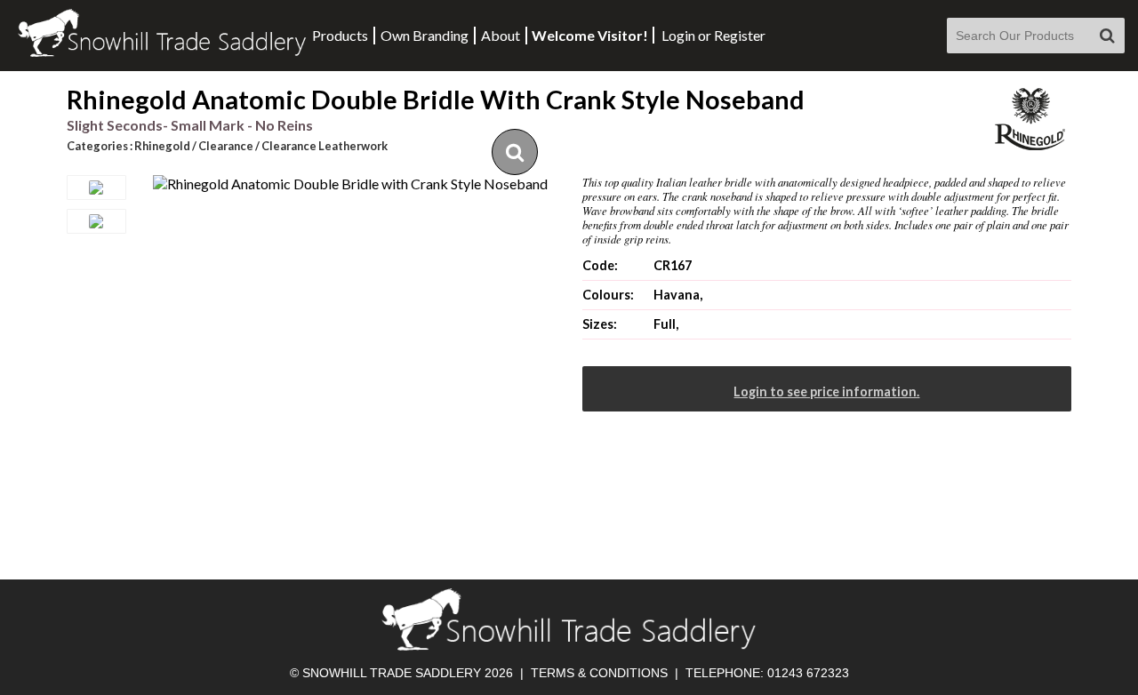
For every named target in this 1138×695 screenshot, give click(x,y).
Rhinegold (162, 146)
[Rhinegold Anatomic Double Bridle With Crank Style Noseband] (350, 184)
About (500, 35)
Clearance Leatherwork (324, 146)
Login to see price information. (826, 391)
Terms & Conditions (599, 673)
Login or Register (713, 35)
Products (340, 35)
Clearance (225, 146)
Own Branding (425, 35)
